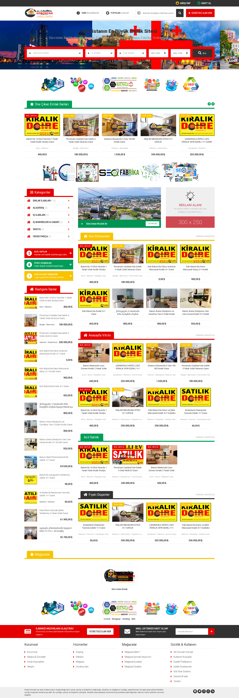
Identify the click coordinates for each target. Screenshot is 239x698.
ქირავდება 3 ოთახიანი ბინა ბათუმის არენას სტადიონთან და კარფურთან (56, 407)
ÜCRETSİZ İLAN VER (202, 13)
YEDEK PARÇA (42, 236)
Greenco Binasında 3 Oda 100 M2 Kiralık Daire (119, 140)
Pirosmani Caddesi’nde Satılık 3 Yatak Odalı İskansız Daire (81, 140)
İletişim (30, 666)
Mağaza (80, 661)
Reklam (80, 657)
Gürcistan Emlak (119, 589)
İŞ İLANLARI (41, 215)
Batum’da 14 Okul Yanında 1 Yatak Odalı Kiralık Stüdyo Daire (42, 140)
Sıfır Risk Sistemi (182, 671)
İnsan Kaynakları (35, 661)
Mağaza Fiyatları (133, 666)
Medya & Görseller (36, 657)
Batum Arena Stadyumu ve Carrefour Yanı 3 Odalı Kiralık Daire (161, 313)
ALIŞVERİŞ (40, 207)
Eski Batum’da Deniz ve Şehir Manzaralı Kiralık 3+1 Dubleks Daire (161, 412)
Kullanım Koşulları (182, 657)
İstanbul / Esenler (47, 502)
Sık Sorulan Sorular (183, 652)
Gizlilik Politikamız (182, 661)
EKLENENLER (90, 13)
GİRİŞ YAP (185, 3)
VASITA (38, 229)
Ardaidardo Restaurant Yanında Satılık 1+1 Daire (195, 411)
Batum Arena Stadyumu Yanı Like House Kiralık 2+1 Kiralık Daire (195, 313)
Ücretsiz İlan (82, 666)
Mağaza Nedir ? (132, 652)
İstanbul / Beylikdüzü (49, 342)
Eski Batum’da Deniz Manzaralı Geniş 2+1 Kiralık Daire (195, 268)
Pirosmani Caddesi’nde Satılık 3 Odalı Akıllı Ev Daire (128, 469)
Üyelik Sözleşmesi (182, 666)
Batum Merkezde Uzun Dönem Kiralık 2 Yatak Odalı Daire (94, 367)
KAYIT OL (206, 3)
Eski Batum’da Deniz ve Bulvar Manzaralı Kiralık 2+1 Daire (162, 268)
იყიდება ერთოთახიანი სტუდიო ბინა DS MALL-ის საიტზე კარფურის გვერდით (56, 531)
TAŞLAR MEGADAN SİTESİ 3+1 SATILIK (158, 140)
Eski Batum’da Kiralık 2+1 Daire (54, 386)
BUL (204, 53)
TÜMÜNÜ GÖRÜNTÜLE (205, 236)
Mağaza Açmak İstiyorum (138, 657)
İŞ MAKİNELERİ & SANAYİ (48, 222)
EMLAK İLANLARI (44, 200)
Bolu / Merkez (46, 307)
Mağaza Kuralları (133, 661)
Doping (79, 652)
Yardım (177, 681)
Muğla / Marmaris (47, 325)
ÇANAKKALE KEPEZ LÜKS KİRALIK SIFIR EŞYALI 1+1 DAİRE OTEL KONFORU (197, 140)
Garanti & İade (180, 676)
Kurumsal (32, 652)
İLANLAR (120, 13)
